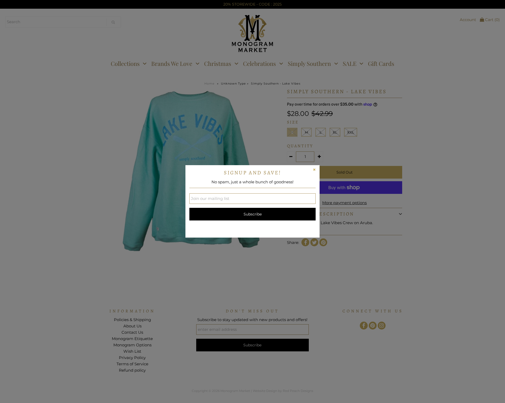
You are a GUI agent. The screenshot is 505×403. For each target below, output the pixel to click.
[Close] (314, 170)
